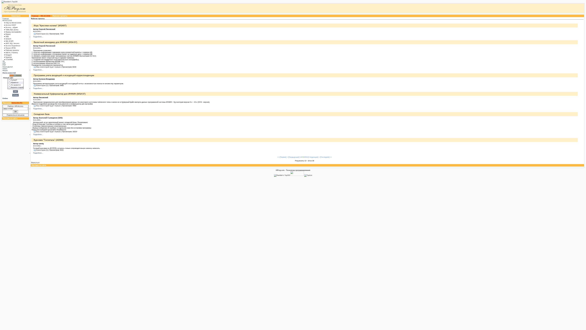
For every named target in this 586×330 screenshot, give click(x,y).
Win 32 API (9, 41)
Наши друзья (7, 67)
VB (3, 61)
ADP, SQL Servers (12, 43)
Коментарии (40, 34)
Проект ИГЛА (10, 48)
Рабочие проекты (12, 50)
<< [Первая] (281, 157)
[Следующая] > (314, 157)
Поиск (4, 69)
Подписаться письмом (15, 115)
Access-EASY (10, 25)
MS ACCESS (7, 20)
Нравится (14, 82)
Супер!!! (14, 80)
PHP (4, 65)
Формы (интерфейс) (13, 32)
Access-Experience (12, 46)
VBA (7, 36)
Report (8, 34)
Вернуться (35, 162)
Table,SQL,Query (11, 30)
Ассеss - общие (11, 27)
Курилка (8, 57)
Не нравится (16, 85)
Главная (5, 19)
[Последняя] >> (326, 157)
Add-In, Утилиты (11, 52)
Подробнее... (38, 37)
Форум (5, 70)
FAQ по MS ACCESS (13, 23)
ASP (4, 63)
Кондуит (8, 55)
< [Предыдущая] (293, 157)
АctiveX (8, 39)
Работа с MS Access (15, 106)
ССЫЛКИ (9, 59)
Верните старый (17, 87)
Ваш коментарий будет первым (48, 67)
